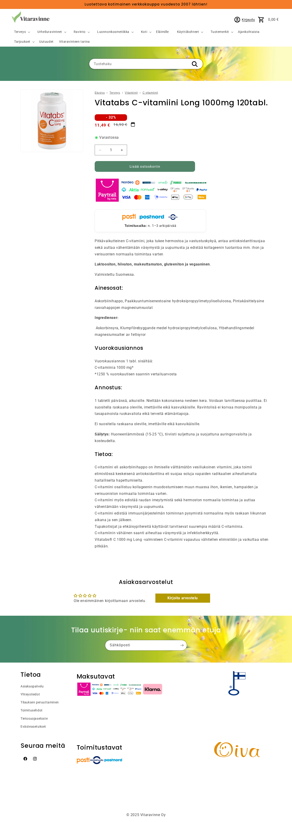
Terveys (20, 32)
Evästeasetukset (33, 726)
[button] (20, 32)
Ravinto (80, 32)
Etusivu (100, 92)
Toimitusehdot (32, 710)
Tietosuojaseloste (34, 718)
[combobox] (146, 64)
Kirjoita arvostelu (182, 598)
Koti (144, 32)
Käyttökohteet (188, 32)
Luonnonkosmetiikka (113, 32)
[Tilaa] (182, 645)
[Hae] (195, 64)
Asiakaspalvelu (32, 686)
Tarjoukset (22, 42)
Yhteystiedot (30, 694)
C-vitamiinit (150, 92)
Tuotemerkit (220, 32)
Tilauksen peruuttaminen (40, 702)
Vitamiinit (131, 92)
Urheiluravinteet (49, 32)
